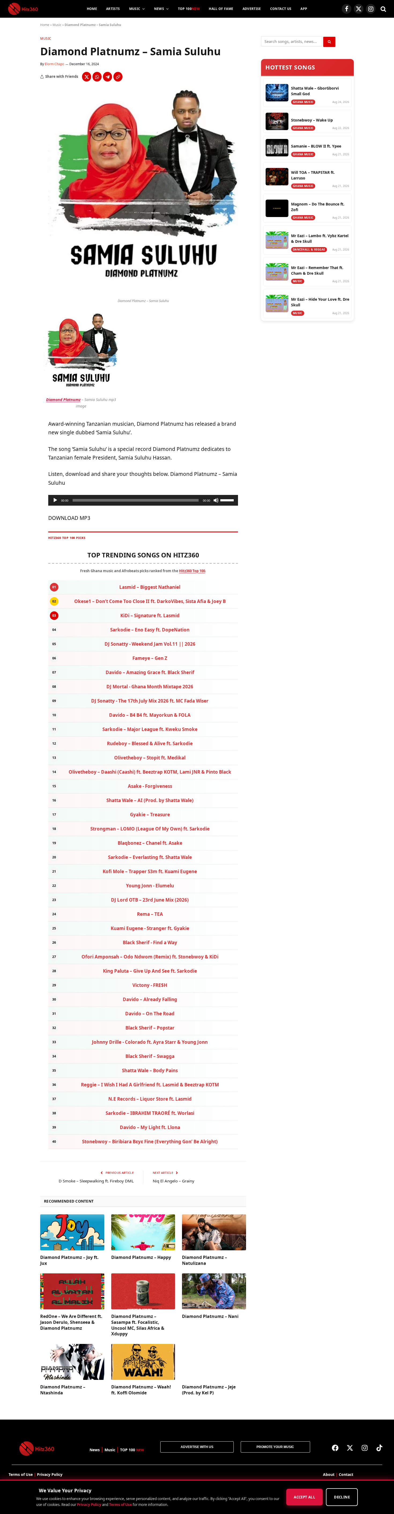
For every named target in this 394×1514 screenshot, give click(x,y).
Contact (346, 1474)
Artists (113, 8)
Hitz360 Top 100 (192, 570)
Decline (342, 1497)
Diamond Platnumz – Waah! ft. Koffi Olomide (141, 1390)
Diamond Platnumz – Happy (141, 1257)
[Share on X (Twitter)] (86, 77)
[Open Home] (23, 9)
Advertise (252, 8)
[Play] (55, 500)
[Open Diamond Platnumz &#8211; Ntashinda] (72, 1362)
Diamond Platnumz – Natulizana (204, 1260)
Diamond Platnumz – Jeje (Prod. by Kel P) (209, 1390)
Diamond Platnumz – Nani (210, 1316)
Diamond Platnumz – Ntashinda (62, 1390)
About (328, 1474)
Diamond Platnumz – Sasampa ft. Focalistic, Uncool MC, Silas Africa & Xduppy (137, 1325)
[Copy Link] (117, 77)
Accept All (304, 1497)
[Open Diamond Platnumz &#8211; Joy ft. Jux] (72, 1232)
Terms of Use (120, 1504)
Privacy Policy (89, 1504)
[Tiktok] (379, 1448)
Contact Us (281, 8)
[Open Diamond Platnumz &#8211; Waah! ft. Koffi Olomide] (143, 1362)
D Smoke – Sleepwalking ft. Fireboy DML (96, 1181)
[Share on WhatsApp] (97, 77)
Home (92, 8)
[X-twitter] (350, 1448)
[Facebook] (335, 1448)
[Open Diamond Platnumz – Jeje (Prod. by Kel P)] (214, 1362)
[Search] (383, 9)
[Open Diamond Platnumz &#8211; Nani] (214, 1291)
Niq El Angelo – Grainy (173, 1181)
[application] (143, 500)
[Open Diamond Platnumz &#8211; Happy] (143, 1232)
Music (134, 8)
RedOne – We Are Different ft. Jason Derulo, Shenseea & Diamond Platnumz (71, 1322)
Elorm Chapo (54, 64)
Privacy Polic (48, 1474)
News (159, 8)
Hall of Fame (221, 8)
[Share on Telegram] (107, 77)
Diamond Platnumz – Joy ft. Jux (69, 1260)
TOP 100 (189, 8)
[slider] (227, 500)
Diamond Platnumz (63, 399)
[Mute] (216, 500)
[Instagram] (364, 1448)
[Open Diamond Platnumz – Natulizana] (214, 1232)
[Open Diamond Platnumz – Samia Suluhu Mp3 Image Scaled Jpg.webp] (143, 292)
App (303, 8)
